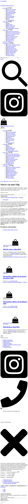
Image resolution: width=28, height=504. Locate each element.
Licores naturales (10, 16)
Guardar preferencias (21, 485)
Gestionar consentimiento (6, 493)
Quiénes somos (6, 342)
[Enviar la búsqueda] (18, 57)
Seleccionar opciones (15, 253)
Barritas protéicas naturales (12, 28)
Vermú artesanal (10, 17)
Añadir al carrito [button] (14, 281)
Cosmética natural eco (7, 41)
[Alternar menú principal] (3, 128)
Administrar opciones (7, 479)
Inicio (2, 181)
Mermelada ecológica (11, 48)
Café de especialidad (11, 9)
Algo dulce (5, 21)
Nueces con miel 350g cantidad (7, 194)
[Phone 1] (14, 407)
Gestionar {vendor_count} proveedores (11, 482)
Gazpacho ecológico (11, 12)
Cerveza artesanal (11, 10)
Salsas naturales (10, 39)
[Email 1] (1, 409)
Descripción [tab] (5, 199)
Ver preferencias (13, 485)
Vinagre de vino (10, 40)
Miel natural (9, 24)
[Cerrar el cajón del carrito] (2, 336)
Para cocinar (5, 30)
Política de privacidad (7, 340)
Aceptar (2, 485)
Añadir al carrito (4, 196)
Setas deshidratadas (11, 38)
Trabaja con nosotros (7, 343)
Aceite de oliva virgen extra (13, 31)
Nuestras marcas (6, 345)
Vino (8, 18)
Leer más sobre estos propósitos (9, 483)
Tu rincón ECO (6, 43)
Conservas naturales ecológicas (13, 32)
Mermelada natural (11, 25)
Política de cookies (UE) (8, 341)
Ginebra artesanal (11, 13)
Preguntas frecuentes (7, 347)
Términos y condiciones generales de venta (12, 344)
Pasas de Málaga (10, 27)
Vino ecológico (10, 54)
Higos (8, 23)
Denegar (6, 485)
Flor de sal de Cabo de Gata (13, 34)
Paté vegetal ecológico (12, 51)
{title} (4, 489)
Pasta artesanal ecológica (12, 36)
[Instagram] (14, 117)
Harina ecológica (10, 35)
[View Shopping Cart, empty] (14, 122)
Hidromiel (9, 14)
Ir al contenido (3, 1)
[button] (8, 8)
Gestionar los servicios (7, 481)
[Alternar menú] (10, 8)
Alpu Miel (21, 197)
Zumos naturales (10, 20)
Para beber (5, 8)
